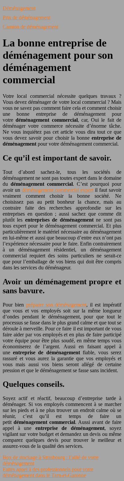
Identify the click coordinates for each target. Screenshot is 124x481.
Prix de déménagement (26, 17)
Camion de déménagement (30, 27)
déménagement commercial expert (58, 190)
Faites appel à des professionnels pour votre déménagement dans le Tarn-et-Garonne (48, 472)
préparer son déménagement (56, 305)
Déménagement (19, 8)
